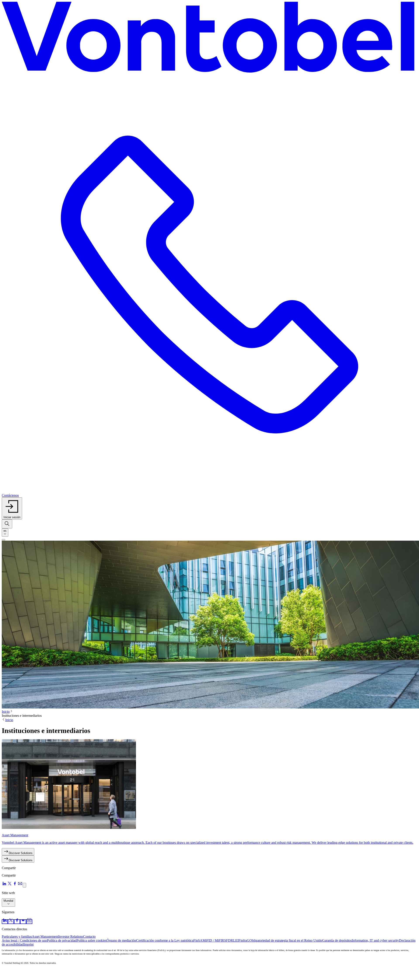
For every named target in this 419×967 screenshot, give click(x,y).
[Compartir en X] (9, 885)
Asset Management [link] (45, 936)
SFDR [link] (228, 940)
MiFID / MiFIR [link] (213, 940)
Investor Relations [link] (70, 936)
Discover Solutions (21, 853)
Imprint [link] (29, 944)
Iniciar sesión (11, 517)
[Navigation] (3, 539)
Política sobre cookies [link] (91, 940)
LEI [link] (236, 940)
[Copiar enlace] (24, 885)
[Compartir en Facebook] (14, 885)
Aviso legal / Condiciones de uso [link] (24, 940)
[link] (5, 921)
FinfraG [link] (244, 940)
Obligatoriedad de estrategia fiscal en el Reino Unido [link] (285, 940)
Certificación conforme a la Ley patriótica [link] (164, 940)
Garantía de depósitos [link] (337, 940)
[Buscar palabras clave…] (7, 523)
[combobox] (5, 532)
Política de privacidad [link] (62, 940)
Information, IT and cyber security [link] (375, 940)
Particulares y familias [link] (17, 936)
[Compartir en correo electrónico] (20, 885)
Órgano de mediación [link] (121, 940)
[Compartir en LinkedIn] (4, 885)
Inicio (6, 712)
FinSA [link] (198, 940)
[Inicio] (209, 39)
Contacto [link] (89, 936)
